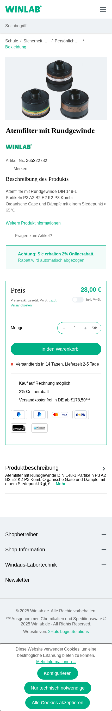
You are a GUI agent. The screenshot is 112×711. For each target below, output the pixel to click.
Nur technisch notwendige (58, 688)
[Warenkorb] (91, 9)
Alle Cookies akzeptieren (57, 702)
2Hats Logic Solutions (68, 631)
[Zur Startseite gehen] (23, 9)
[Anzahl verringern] (62, 327)
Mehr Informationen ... (56, 661)
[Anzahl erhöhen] (87, 327)
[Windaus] (56, 146)
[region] (56, 88)
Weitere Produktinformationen (34, 223)
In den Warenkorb (59, 349)
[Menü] (103, 9)
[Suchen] (102, 26)
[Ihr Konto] (67, 9)
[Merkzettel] (79, 9)
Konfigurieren (58, 673)
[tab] (56, 474)
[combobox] (51, 26)
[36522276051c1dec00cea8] (56, 88)
